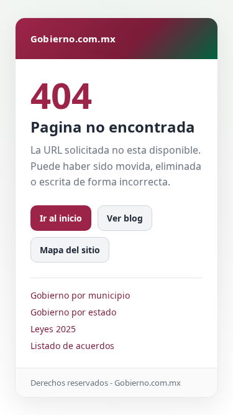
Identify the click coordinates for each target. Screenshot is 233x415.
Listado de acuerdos (72, 346)
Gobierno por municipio (80, 295)
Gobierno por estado (73, 312)
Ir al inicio (61, 218)
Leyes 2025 (53, 329)
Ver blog (125, 218)
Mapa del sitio (70, 250)
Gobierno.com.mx (73, 38)
